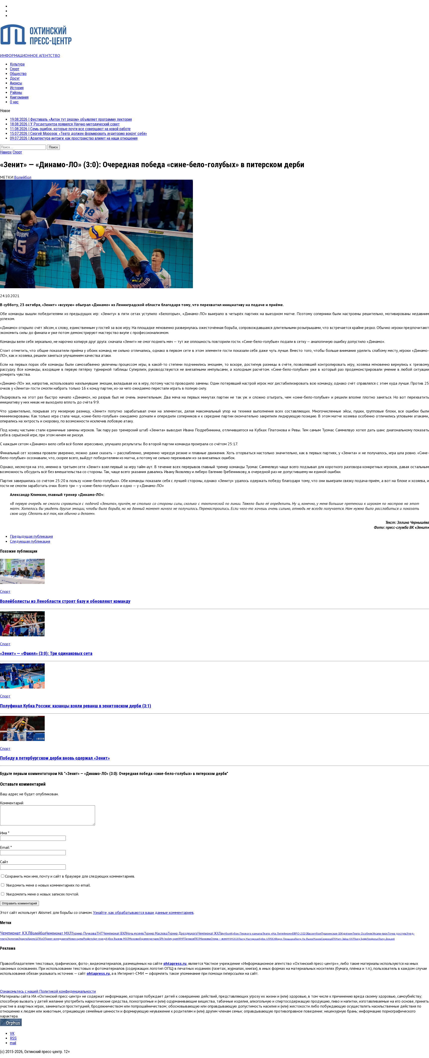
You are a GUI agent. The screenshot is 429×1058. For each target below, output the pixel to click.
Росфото (88, 938)
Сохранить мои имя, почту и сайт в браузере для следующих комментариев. (70, 876)
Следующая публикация (30, 541)
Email (5, 847)
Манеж (317, 938)
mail (13, 1043)
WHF (181, 938)
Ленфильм (373, 938)
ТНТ (99, 933)
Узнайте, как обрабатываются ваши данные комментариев (143, 912)
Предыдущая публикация (31, 536)
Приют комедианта (56, 938)
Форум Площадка (285, 938)
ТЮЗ (197, 938)
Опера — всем (219, 938)
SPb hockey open (169, 938)
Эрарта (23, 938)
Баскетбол (314, 933)
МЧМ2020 (233, 938)
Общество (18, 73)
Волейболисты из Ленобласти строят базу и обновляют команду (65, 601)
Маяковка (205, 938)
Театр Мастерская (249, 938)
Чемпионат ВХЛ (114, 933)
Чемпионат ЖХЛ (209, 933)
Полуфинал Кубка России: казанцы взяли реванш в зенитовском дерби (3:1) (75, 706)
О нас (14, 102)
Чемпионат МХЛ (59, 933)
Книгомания (19, 97)
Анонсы (16, 83)
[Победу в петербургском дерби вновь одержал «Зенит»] (22, 739)
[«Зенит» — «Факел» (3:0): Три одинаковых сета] (22, 634)
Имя (4, 832)
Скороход (326, 938)
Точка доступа (397, 933)
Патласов (189, 938)
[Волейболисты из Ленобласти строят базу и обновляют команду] (22, 582)
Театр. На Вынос (304, 938)
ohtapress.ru (174, 963)
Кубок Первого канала (246, 933)
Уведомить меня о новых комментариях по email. (48, 885)
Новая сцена (75, 938)
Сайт (4, 861)
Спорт (14, 69)
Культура (17, 64)
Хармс (32, 938)
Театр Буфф (360, 938)
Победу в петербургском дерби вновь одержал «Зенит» (55, 758)
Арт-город (99, 938)
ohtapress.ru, (98, 973)
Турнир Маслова (156, 933)
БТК (334, 938)
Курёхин (347, 933)
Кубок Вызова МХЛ (117, 938)
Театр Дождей (387, 938)
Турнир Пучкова (84, 933)
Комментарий (11, 802)
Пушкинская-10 (331, 933)
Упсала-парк (380, 933)
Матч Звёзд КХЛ (345, 938)
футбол (226, 933)
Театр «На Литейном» (277, 933)
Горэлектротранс (149, 938)
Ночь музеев (135, 933)
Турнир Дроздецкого (183, 933)
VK (12, 1033)
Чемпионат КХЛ (15, 933)
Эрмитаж (13, 938)
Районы (16, 92)
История (17, 87)
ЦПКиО (40, 938)
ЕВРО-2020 (299, 933)
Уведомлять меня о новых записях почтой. (42, 894)
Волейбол (22, 177)
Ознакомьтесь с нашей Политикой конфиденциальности (48, 991)
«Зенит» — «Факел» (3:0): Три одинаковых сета (46, 653)
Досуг (15, 78)
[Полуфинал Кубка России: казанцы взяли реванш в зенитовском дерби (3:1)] (22, 687)
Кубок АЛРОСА (267, 938)
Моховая (134, 938)
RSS (13, 1038)
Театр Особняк (363, 933)
